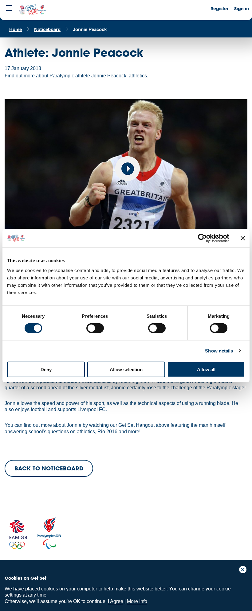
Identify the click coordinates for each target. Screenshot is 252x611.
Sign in (241, 8)
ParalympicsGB (49, 533)
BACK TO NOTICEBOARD (48, 468)
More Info (137, 601)
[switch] (95, 328)
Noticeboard (47, 29)
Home (15, 29)
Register (219, 8)
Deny (46, 369)
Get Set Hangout (136, 425)
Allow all (206, 369)
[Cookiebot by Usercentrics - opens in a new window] (202, 238)
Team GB (17, 534)
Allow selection (126, 369)
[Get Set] (32, 10)
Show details (219, 350)
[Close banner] (243, 238)
